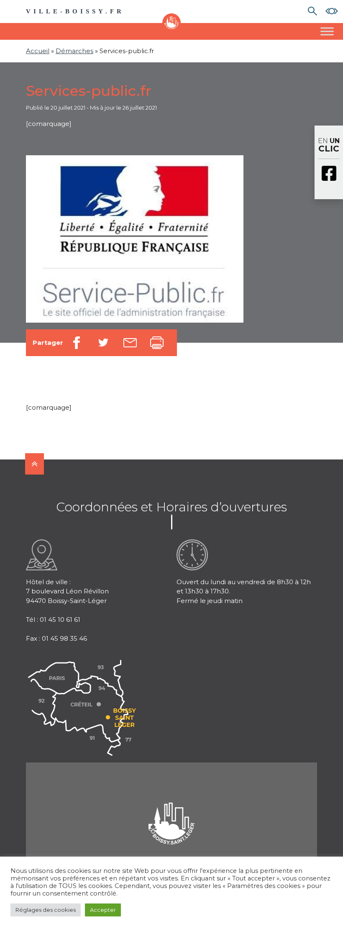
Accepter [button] (103, 909)
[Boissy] (171, 813)
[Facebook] (329, 174)
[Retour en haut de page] (34, 464)
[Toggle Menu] (327, 31)
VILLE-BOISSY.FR (75, 11)
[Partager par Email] (130, 342)
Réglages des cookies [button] (45, 909)
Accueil (37, 51)
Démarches (74, 51)
